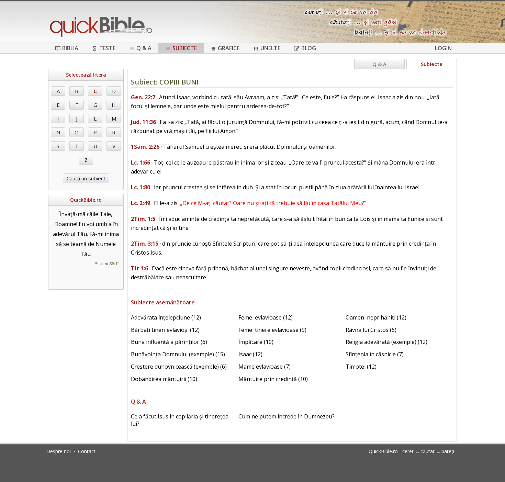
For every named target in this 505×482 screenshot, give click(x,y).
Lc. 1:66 (140, 162)
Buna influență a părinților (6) (169, 342)
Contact (87, 451)
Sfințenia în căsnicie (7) (375, 354)
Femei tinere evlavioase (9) (272, 330)
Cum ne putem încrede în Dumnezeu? (286, 416)
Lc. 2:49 (140, 203)
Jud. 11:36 (143, 122)
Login (443, 48)
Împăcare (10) (255, 342)
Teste (107, 48)
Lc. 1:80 (140, 187)
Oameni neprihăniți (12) (376, 317)
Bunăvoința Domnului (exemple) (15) (178, 354)
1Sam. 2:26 (145, 146)
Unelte (270, 48)
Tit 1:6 (139, 268)
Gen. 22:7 (143, 97)
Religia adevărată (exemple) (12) (386, 342)
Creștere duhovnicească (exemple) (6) (179, 366)
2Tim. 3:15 (144, 243)
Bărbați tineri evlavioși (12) (165, 330)
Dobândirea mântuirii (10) (164, 379)
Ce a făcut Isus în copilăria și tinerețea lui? (179, 420)
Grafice (228, 48)
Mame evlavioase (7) (264, 366)
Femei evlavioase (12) (265, 317)
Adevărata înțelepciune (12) (166, 317)
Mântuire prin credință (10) (273, 379)
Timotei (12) (361, 366)
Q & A (144, 48)
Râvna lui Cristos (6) (371, 330)
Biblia (70, 48)
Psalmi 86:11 (107, 263)
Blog (308, 48)
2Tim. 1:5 (143, 219)
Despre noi (58, 451)
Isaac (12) (250, 354)
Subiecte (184, 48)
